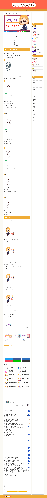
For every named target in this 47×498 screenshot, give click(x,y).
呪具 (14, 44)
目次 (16, 36)
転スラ (34, 107)
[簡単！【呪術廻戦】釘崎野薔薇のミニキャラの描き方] (8, 336)
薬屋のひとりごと (35, 106)
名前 (5, 486)
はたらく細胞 (35, 81)
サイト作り (34, 120)
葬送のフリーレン (35, 127)
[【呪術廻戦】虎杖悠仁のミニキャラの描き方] (26, 336)
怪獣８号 (34, 100)
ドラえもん (34, 89)
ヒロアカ (34, 92)
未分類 (33, 124)
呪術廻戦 (34, 99)
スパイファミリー (35, 85)
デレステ (34, 113)
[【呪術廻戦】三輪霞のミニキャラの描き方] (17, 336)
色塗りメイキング (16, 45)
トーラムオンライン (35, 114)
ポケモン (34, 93)
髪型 (14, 41)
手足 (14, 43)
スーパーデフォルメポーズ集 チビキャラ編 (11, 76)
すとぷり (34, 79)
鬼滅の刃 (34, 110)
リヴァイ (34, 121)
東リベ (34, 103)
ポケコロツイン (35, 117)
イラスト (34, 78)
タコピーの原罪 (35, 86)
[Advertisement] (17, 351)
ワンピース (34, 96)
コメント (5, 476)
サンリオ (34, 82)
